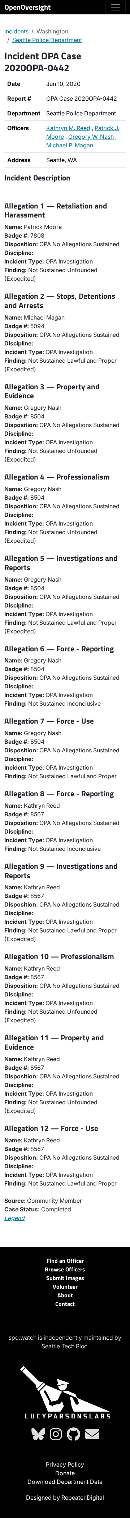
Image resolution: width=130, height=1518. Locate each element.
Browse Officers (65, 1269)
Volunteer (65, 1286)
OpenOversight (27, 7)
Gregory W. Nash (91, 136)
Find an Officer (65, 1260)
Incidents (16, 31)
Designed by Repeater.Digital (65, 1497)
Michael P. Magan (69, 145)
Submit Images (65, 1278)
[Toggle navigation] (115, 7)
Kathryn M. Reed (68, 128)
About (65, 1295)
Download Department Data (65, 1481)
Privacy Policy (65, 1464)
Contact (65, 1303)
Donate (65, 1473)
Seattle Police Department (47, 39)
